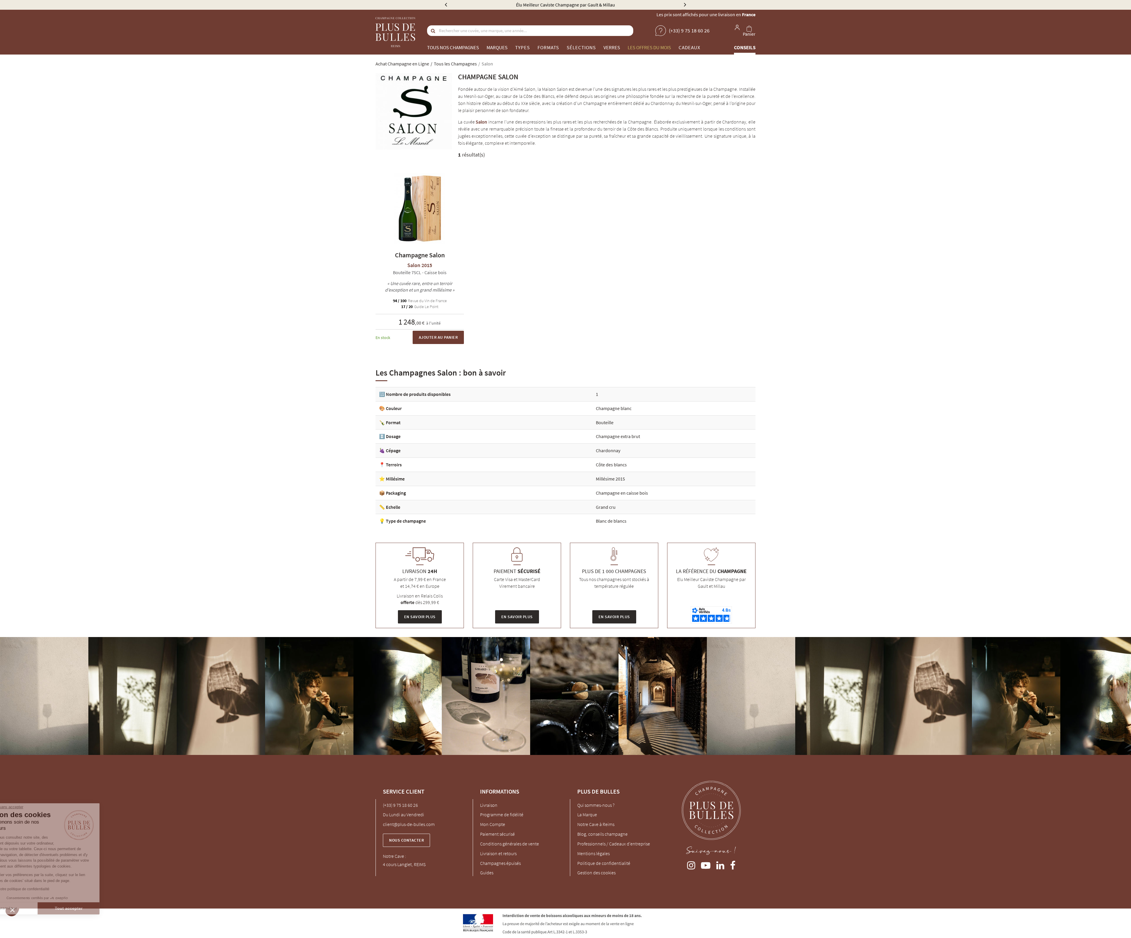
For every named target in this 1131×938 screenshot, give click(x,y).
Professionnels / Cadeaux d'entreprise (613, 844)
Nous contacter (406, 840)
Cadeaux (689, 47)
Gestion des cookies (596, 873)
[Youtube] (705, 864)
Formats (548, 47)
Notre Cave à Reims (595, 824)
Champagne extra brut (618, 436)
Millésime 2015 (610, 479)
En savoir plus (420, 616)
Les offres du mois (649, 47)
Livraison (488, 805)
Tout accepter (99, 908)
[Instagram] (691, 864)
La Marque (587, 814)
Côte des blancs (611, 465)
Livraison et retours (498, 853)
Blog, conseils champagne (602, 834)
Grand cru (606, 507)
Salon (481, 122)
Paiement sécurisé (497, 834)
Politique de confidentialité (603, 863)
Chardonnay (608, 450)
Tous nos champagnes (453, 47)
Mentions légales (593, 853)
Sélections (581, 47)
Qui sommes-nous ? (595, 805)
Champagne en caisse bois (622, 493)
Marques (497, 47)
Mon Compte (492, 824)
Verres (611, 47)
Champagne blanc (613, 408)
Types (522, 47)
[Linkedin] (720, 864)
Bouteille (605, 422)
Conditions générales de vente (509, 844)
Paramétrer (36, 908)
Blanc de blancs (611, 521)
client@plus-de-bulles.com (409, 824)
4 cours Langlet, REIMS (404, 864)
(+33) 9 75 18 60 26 (400, 805)
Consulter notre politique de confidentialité (46, 889)
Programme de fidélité (501, 814)
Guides (486, 873)
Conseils (744, 47)
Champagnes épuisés (500, 863)
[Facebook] (732, 864)
